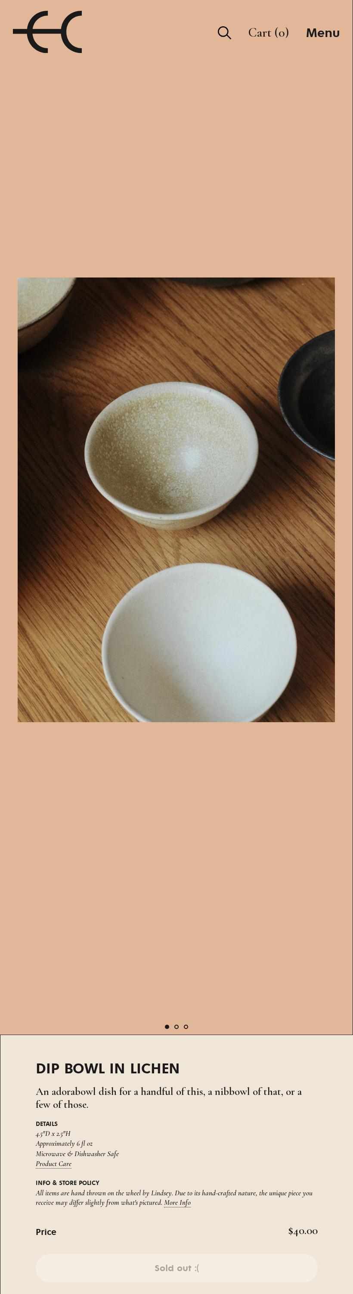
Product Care (53, 1163)
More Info (177, 1202)
